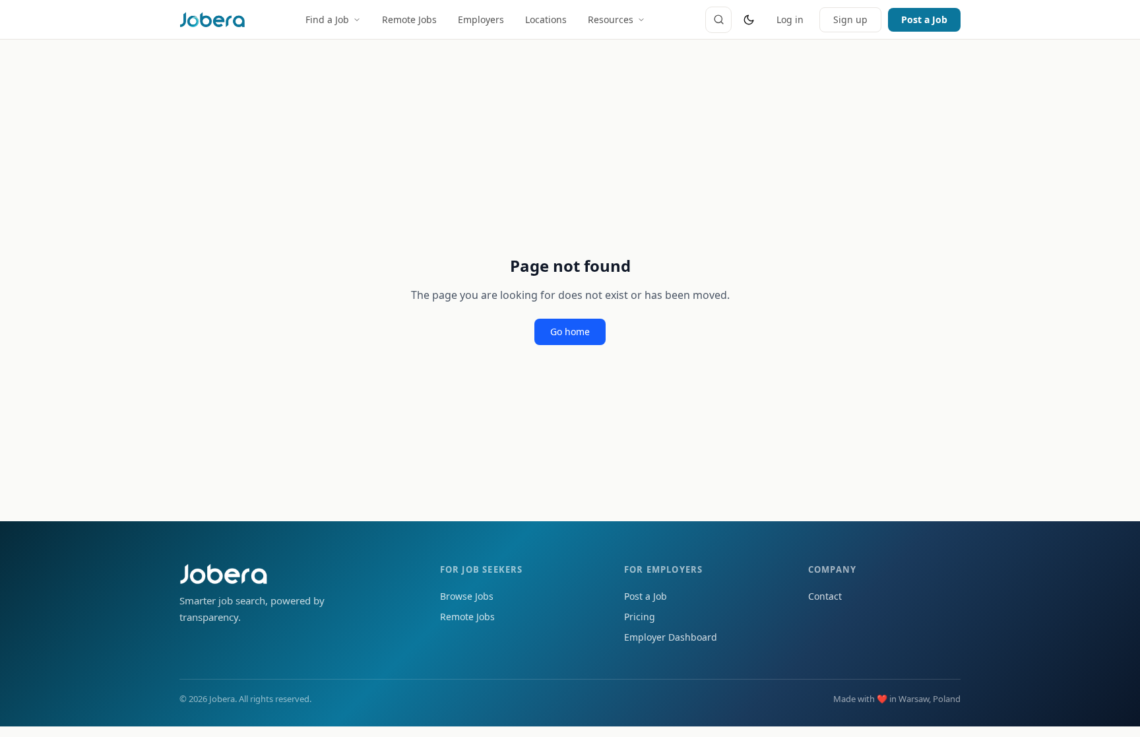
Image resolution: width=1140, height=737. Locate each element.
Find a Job (327, 19)
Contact (825, 596)
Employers (481, 19)
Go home (570, 331)
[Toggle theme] (748, 19)
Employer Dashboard (670, 637)
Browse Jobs (466, 596)
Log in (790, 19)
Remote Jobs (409, 19)
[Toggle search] (718, 20)
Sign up (850, 19)
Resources (610, 19)
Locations (546, 19)
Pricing (639, 616)
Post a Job (924, 19)
